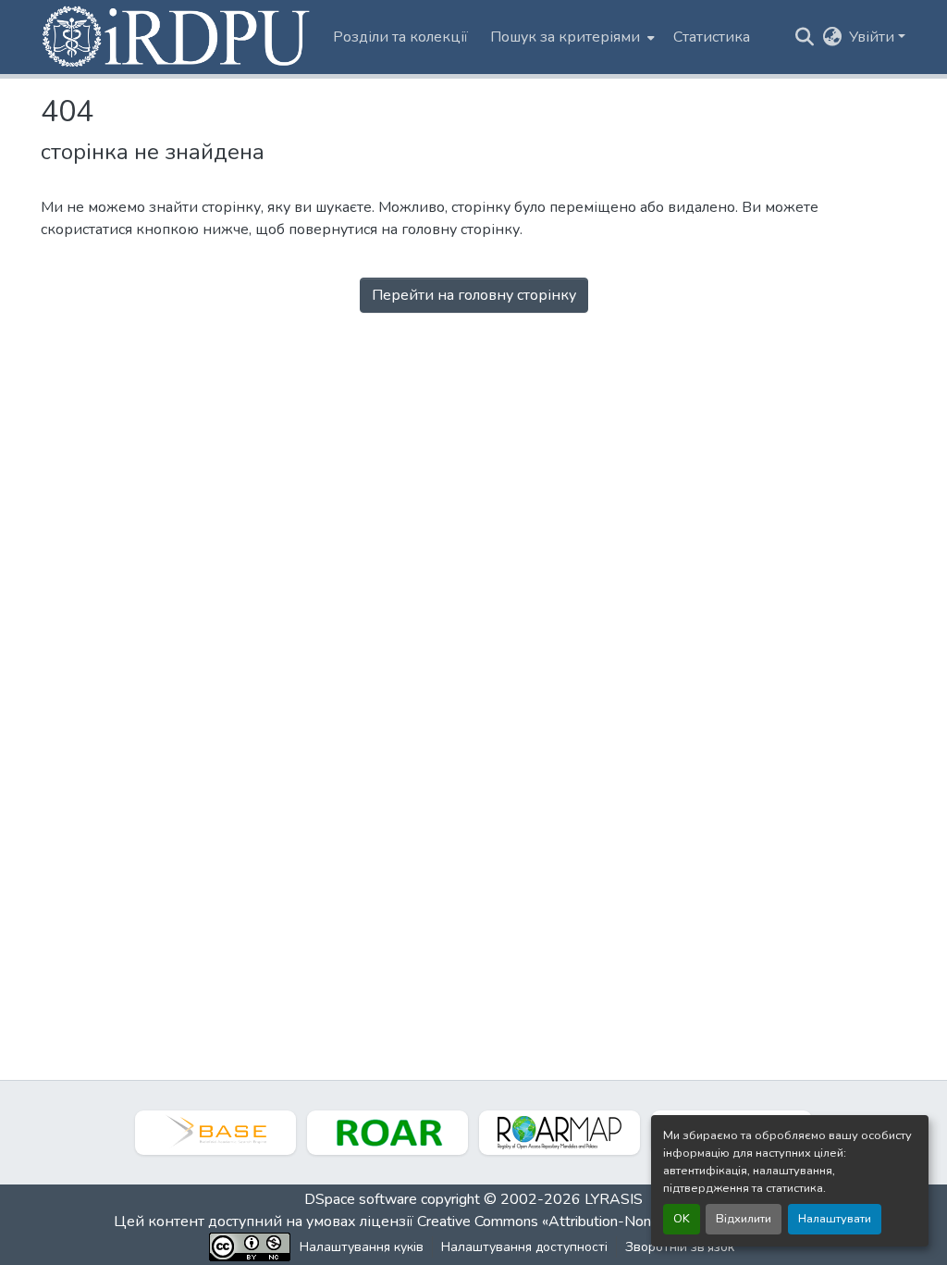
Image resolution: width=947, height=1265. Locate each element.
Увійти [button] (873, 37)
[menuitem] (570, 37)
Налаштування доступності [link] (524, 1247)
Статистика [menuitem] (711, 37)
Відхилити (743, 1218)
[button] (177, 37)
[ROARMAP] (559, 1132)
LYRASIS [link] (613, 1199)
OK (681, 1218)
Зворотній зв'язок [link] (679, 1247)
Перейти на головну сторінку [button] (474, 295)
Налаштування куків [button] (362, 1247)
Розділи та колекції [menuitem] (400, 37)
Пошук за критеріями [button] (565, 37)
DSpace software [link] (360, 1199)
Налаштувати (834, 1218)
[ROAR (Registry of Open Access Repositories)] (387, 1132)
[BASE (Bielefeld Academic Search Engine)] (215, 1132)
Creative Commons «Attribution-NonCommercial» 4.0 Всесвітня (623, 1221)
